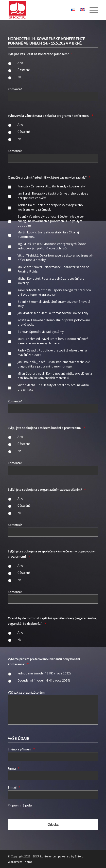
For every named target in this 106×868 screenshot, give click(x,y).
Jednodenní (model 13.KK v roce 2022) (44, 673)
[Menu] (91, 10)
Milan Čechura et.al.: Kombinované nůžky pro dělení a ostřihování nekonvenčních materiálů (55, 375)
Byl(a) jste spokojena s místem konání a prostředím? (46, 428)
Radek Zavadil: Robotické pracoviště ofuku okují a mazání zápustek (52, 352)
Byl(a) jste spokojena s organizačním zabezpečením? (47, 489)
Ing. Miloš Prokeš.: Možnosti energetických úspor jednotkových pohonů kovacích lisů (52, 246)
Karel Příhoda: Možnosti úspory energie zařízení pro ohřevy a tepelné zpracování (54, 292)
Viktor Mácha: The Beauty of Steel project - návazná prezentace (53, 387)
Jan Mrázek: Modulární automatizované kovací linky (53, 313)
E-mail (14, 787)
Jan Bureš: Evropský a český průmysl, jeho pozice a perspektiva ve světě (53, 195)
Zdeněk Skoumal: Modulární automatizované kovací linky (54, 304)
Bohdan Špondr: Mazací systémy (41, 332)
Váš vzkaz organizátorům (26, 692)
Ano (20, 63)
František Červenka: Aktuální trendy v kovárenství (52, 186)
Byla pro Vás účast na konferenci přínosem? (40, 54)
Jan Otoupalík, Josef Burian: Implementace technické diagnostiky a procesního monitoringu (54, 364)
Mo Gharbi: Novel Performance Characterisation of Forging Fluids (53, 269)
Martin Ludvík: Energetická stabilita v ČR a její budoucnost (49, 234)
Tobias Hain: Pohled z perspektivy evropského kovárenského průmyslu (50, 207)
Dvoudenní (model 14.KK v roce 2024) (44, 680)
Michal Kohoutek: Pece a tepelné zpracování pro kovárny (51, 280)
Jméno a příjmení (21, 749)
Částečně (24, 70)
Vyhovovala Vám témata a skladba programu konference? (50, 116)
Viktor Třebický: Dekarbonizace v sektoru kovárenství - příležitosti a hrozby (55, 257)
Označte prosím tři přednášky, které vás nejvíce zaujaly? (49, 177)
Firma (13, 768)
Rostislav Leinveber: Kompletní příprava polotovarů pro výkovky (54, 322)
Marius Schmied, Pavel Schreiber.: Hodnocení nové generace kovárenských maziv (53, 341)
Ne (19, 77)
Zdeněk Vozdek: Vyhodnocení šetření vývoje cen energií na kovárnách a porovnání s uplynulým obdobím (51, 221)
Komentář (15, 89)
